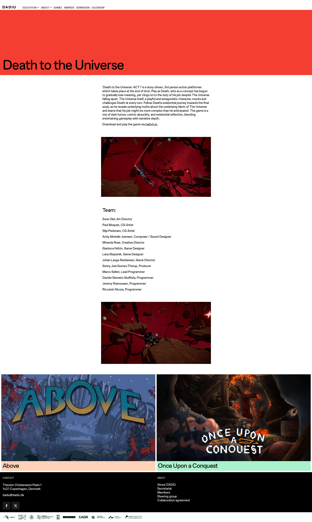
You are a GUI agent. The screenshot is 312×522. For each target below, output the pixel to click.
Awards (69, 8)
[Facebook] (6, 506)
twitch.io (151, 124)
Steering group (167, 496)
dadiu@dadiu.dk (13, 495)
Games (58, 8)
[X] (16, 506)
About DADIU (166, 485)
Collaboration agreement (173, 500)
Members (163, 492)
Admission (83, 8)
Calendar (97, 8)
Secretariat (164, 488)
